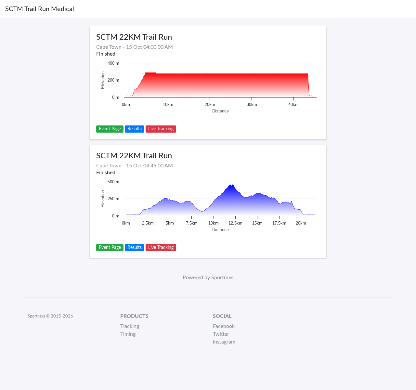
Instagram (224, 341)
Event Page (110, 129)
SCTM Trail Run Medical (39, 9)
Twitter (221, 334)
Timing (128, 334)
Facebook (224, 326)
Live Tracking (161, 129)
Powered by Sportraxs (208, 277)
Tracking (129, 326)
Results (134, 129)
